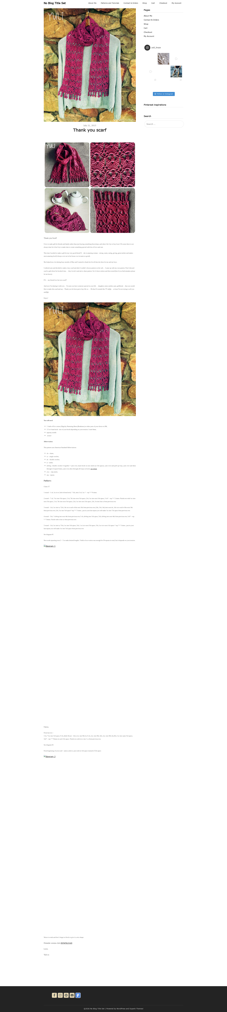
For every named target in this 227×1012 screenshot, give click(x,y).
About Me (92, 3)
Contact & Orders (131, 3)
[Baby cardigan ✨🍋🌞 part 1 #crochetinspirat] (176, 59)
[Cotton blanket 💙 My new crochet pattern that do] (163, 59)
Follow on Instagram (165, 94)
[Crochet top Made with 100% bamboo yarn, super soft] (163, 84)
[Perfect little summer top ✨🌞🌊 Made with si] (151, 59)
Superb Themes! (136, 1009)
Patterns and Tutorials (110, 3)
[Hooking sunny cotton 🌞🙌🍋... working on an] (163, 71)
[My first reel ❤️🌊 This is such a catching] (151, 71)
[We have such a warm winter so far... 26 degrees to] (176, 71)
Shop (144, 3)
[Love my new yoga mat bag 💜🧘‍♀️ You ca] (151, 84)
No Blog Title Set (55, 3)
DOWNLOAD (66, 943)
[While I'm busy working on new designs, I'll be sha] (176, 84)
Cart (153, 3)
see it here (94, 469)
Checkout (163, 3)
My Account (176, 3)
